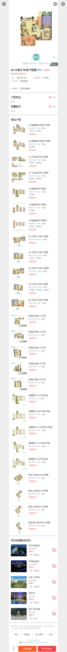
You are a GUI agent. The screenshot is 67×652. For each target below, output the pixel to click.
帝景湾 (32, 593)
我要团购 (27, 649)
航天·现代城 (34, 609)
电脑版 (27, 634)
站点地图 (39, 634)
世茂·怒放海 (25, 88)
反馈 (51, 634)
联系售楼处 (47, 649)
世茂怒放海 (34, 561)
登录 (16, 634)
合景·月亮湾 (34, 577)
